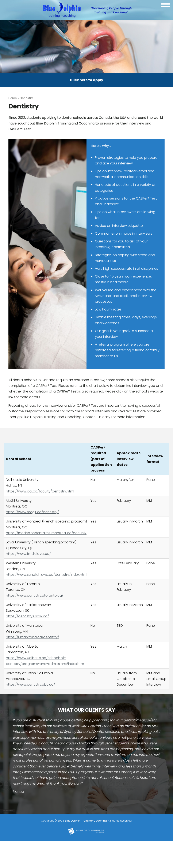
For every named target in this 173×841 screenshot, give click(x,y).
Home (12, 98)
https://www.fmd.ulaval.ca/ (28, 553)
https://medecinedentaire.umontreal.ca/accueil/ (46, 533)
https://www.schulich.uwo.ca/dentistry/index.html (46, 574)
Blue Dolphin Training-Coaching (86, 820)
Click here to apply (86, 80)
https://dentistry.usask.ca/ (27, 616)
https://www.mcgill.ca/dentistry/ (32, 512)
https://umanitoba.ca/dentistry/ (32, 637)
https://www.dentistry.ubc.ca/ (30, 684)
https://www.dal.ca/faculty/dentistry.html (40, 491)
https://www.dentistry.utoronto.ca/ (34, 595)
